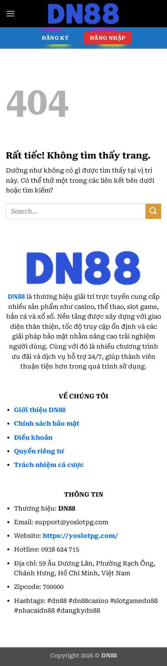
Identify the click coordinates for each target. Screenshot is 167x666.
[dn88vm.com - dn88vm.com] (83, 14)
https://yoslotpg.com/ (80, 535)
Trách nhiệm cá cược (49, 465)
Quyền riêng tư (39, 451)
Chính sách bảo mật (46, 423)
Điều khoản (33, 437)
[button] (10, 13)
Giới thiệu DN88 (40, 410)
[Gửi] (153, 211)
